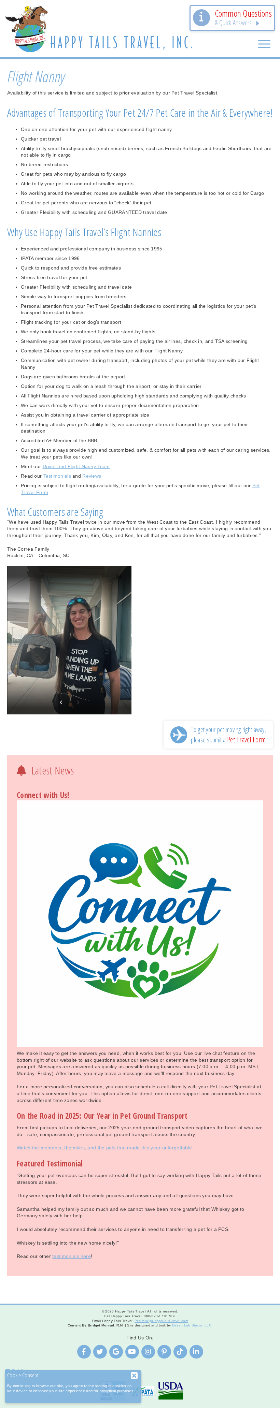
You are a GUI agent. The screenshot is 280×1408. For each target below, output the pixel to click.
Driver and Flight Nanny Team (76, 466)
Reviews (91, 476)
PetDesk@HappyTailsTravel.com (161, 1321)
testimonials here (71, 1256)
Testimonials (57, 476)
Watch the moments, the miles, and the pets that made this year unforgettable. (105, 1147)
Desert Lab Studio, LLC (191, 1325)
